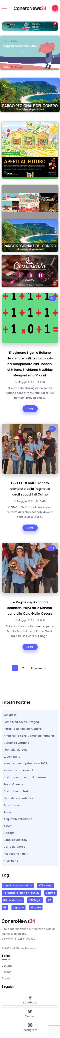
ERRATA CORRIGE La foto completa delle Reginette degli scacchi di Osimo (30, 488)
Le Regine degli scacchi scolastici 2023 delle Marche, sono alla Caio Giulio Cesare (30, 608)
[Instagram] (30, 1027)
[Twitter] (30, 1013)
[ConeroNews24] (30, 8)
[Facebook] (30, 999)
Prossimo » (38, 668)
